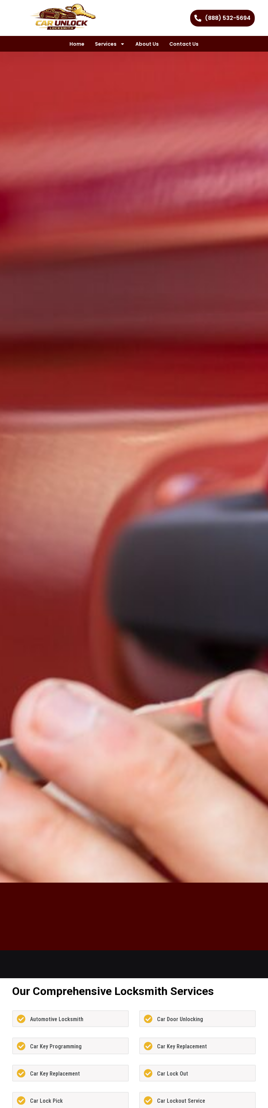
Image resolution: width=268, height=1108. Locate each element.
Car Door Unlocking (180, 1019)
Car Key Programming (56, 1046)
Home (76, 43)
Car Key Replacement (182, 1046)
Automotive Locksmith (56, 1019)
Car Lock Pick (46, 1101)
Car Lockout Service (181, 1101)
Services (106, 43)
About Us (147, 43)
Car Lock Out (172, 1073)
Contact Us (184, 43)
